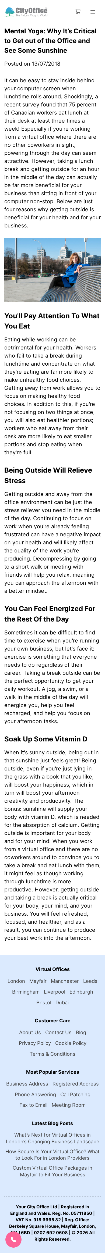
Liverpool (54, 992)
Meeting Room (69, 1105)
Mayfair (38, 981)
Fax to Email (33, 1105)
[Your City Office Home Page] (25, 12)
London (16, 981)
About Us (30, 1032)
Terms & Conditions (52, 1054)
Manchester (65, 981)
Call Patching (75, 1094)
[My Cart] (78, 11)
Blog (81, 1032)
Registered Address (75, 1084)
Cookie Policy (70, 1043)
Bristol (43, 1002)
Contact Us (58, 1032)
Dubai (62, 1002)
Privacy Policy (35, 1043)
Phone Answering (35, 1094)
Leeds (90, 981)
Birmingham (26, 992)
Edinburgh (81, 992)
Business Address (27, 1084)
